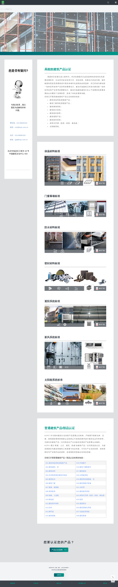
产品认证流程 (59, 550)
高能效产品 (8, 9)
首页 (1, 9)
